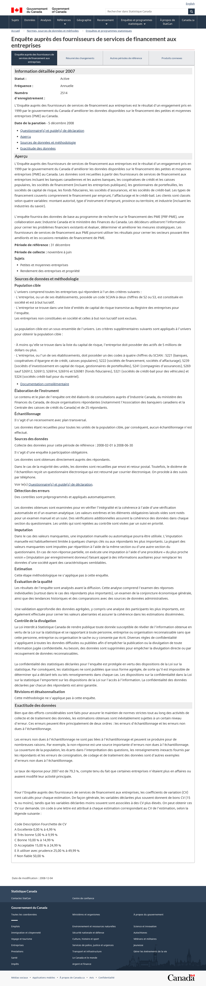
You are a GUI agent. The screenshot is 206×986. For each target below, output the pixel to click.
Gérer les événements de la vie (150, 951)
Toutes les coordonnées (24, 914)
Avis (91, 977)
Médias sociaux (19, 977)
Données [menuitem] (29, 20)
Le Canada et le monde (84, 957)
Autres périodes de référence (126, 58)
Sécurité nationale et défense (88, 932)
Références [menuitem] (64, 20)
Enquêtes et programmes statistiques (109, 31)
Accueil (15, 31)
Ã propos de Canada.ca (72, 977)
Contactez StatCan (21, 898)
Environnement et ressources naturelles (94, 926)
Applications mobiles (44, 977)
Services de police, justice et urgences (93, 945)
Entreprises (17, 945)
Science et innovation (145, 926)
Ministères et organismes (86, 914)
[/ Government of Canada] (40, 11)
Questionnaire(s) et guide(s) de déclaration (52, 130)
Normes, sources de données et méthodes (53, 31)
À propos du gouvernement (148, 914)
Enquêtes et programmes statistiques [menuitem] (136, 22)
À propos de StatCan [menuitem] (167, 22)
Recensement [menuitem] (105, 20)
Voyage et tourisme (21, 938)
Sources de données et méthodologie (48, 142)
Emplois (15, 926)
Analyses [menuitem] (46, 20)
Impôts (15, 963)
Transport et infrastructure (87, 951)
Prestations (17, 951)
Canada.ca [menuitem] (188, 20)
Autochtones (140, 932)
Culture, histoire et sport (85, 938)
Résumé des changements (80, 58)
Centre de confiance (83, 898)
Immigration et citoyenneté (26, 932)
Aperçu (25, 136)
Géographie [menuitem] (84, 20)
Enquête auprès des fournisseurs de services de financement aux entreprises (34, 58)
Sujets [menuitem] (15, 20)
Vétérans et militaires (145, 938)
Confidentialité (106, 977)
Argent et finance (81, 963)
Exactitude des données (38, 148)
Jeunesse (138, 945)
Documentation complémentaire (44, 384)
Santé (14, 957)
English (190, 3)
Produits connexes (172, 58)
